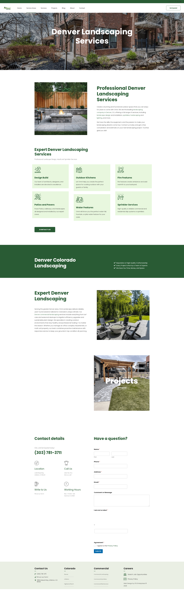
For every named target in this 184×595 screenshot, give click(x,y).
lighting (99, 118)
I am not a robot (101, 510)
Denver (66, 574)
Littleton (66, 579)
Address (98, 472)
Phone (97, 462)
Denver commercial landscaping (46, 314)
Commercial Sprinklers (100, 579)
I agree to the (107, 546)
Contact (82, 8)
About (72, 8)
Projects (54, 8)
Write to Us (40, 489)
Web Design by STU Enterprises (134, 583)
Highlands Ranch (69, 584)
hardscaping (135, 115)
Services (44, 8)
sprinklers (126, 115)
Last (113, 457)
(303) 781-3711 (48, 452)
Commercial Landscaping (101, 574)
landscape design (103, 115)
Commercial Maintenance (101, 584)
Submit (98, 551)
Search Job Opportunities (137, 574)
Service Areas (31, 8)
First (95, 457)
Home (19, 8)
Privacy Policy (112, 546)
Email (97, 482)
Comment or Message (103, 492)
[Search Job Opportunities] (125, 574)
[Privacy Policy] (125, 579)
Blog (63, 8)
